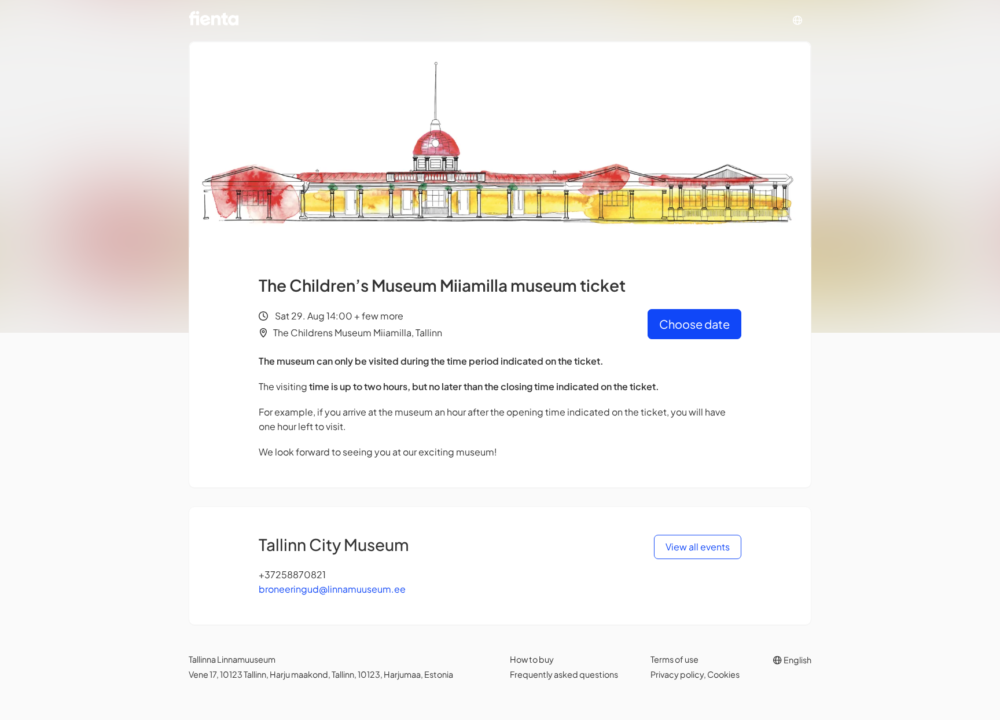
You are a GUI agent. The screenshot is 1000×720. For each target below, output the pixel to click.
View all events (698, 547)
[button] (797, 20)
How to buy (532, 659)
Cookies (723, 674)
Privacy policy (677, 674)
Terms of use (674, 659)
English (796, 660)
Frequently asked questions (564, 674)
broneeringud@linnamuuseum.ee (332, 589)
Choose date (694, 324)
